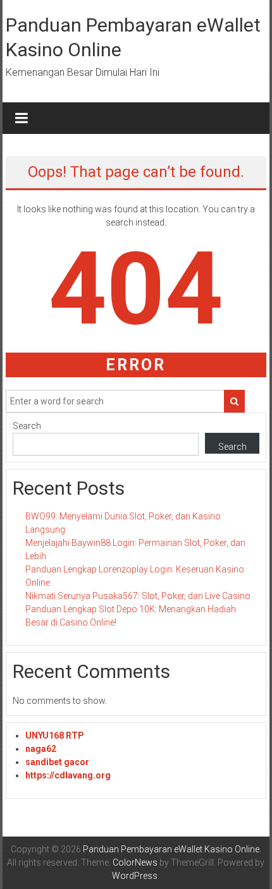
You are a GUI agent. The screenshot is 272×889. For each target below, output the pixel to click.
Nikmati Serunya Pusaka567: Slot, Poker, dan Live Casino (137, 596)
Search (27, 426)
